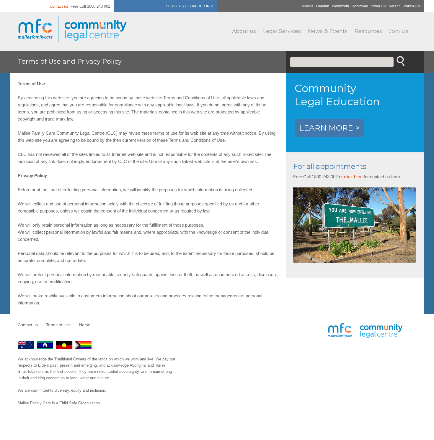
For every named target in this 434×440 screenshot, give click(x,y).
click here (353, 176)
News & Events (327, 31)
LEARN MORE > (329, 128)
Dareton (322, 6)
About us (244, 31)
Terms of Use (58, 324)
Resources (368, 31)
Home (84, 324)
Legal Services (282, 31)
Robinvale (360, 6)
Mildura (307, 6)
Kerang (395, 6)
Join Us (398, 31)
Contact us (59, 6)
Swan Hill (378, 6)
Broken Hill (411, 6)
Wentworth (340, 6)
